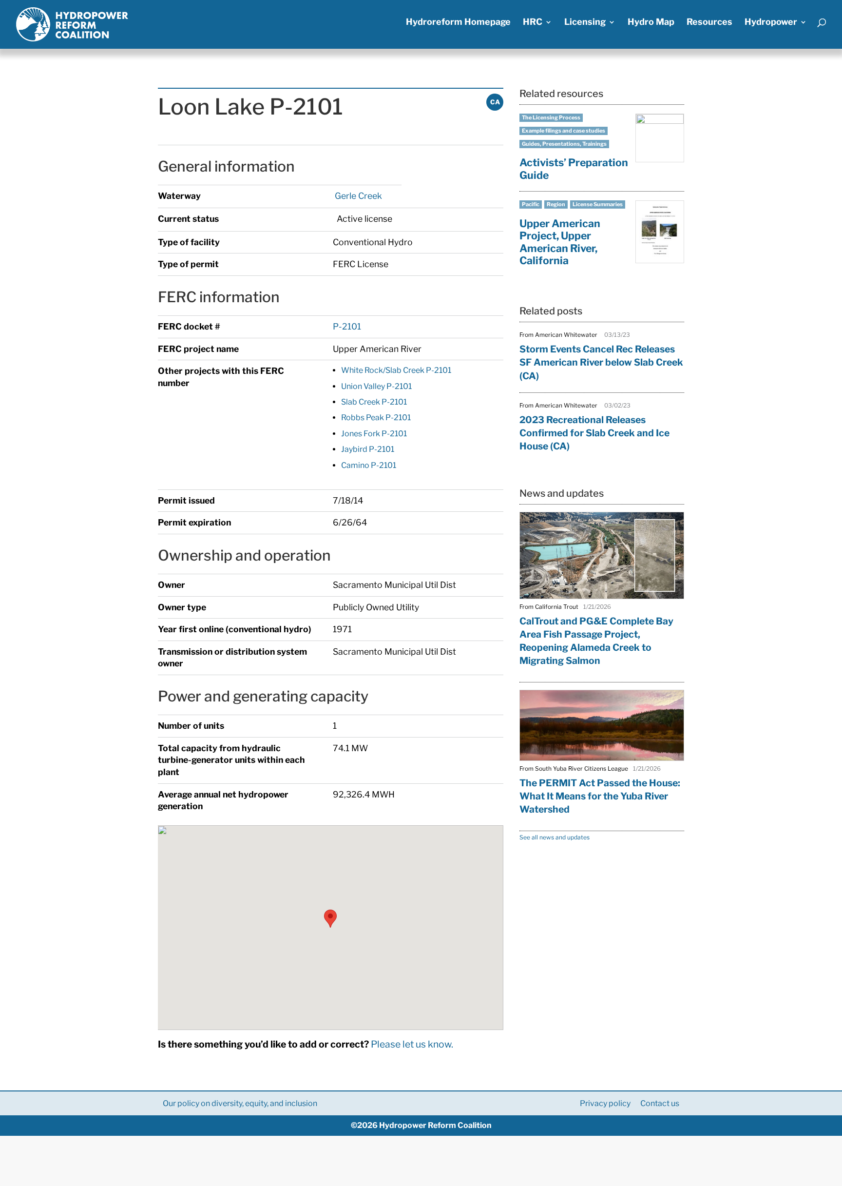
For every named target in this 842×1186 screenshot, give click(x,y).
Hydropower (771, 23)
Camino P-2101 (368, 465)
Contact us (659, 1103)
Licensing (585, 23)
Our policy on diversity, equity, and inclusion (240, 1103)
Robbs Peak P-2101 (376, 417)
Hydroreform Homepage (458, 23)
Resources (709, 23)
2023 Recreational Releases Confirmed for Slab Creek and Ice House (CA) (594, 433)
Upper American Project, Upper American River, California (559, 242)
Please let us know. (412, 1044)
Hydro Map (651, 23)
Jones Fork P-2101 (374, 433)
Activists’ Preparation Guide (573, 168)
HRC (532, 23)
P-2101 (347, 326)
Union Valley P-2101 (376, 386)
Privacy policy (605, 1103)
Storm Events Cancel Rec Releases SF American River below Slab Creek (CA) (601, 362)
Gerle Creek (357, 196)
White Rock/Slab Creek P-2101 (396, 370)
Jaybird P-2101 (367, 449)
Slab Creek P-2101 (374, 402)
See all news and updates (554, 837)
